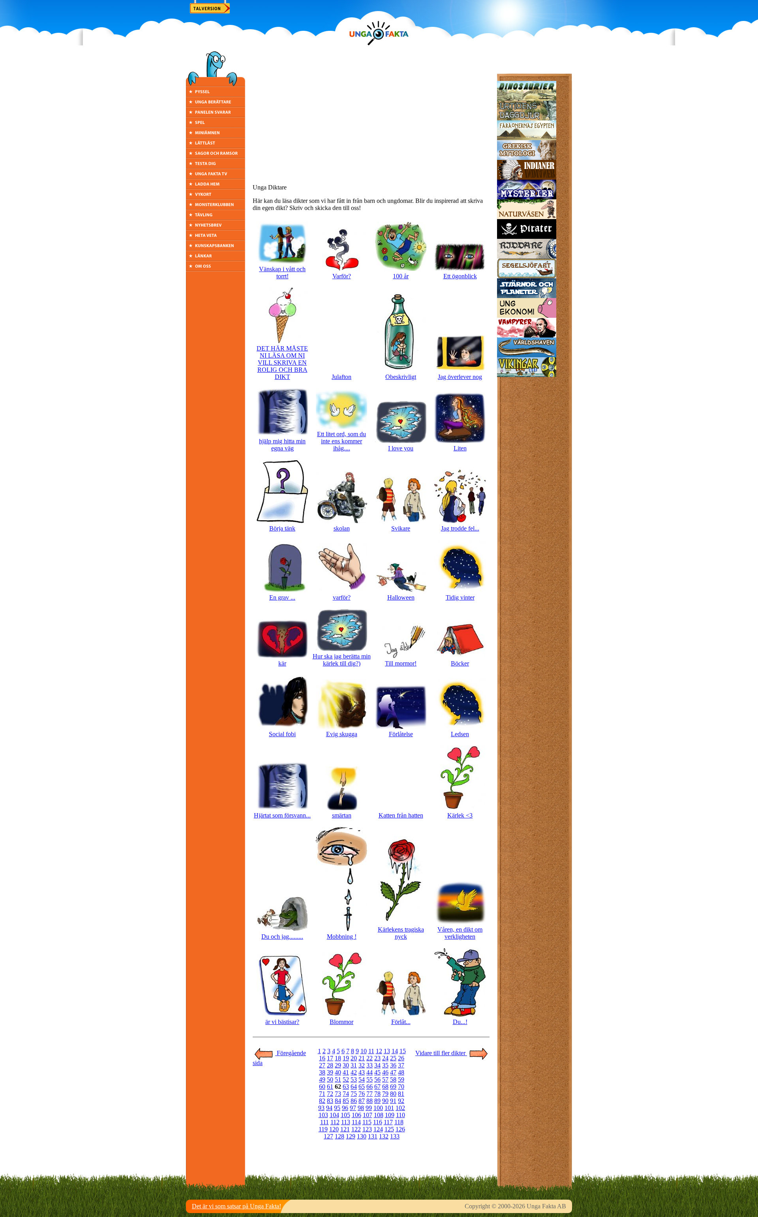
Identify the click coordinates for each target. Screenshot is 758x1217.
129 (350, 1136)
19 (346, 1058)
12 (379, 1051)
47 (393, 1072)
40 (338, 1072)
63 (346, 1086)
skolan (342, 528)
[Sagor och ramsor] (215, 156)
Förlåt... (401, 1021)
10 (363, 1051)
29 (338, 1065)
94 (329, 1107)
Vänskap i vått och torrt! (282, 272)
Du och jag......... (282, 936)
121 (345, 1129)
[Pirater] (526, 236)
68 (385, 1086)
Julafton (341, 376)
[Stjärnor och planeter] (526, 296)
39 (330, 1072)
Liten (460, 448)
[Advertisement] (371, 122)
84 (338, 1100)
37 (401, 1065)
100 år (401, 276)
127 (328, 1136)
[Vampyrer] (526, 335)
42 (354, 1072)
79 (385, 1093)
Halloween (401, 597)
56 (377, 1079)
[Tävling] (215, 217)
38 (322, 1072)
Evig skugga (341, 734)
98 (361, 1107)
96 (345, 1107)
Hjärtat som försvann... (282, 815)
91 (393, 1100)
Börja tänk (282, 528)
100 (378, 1107)
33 (369, 1065)
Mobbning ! (341, 936)
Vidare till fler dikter (441, 1053)
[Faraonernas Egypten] (526, 138)
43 (361, 1072)
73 (338, 1093)
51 (338, 1079)
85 (346, 1100)
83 (330, 1100)
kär (282, 663)
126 (400, 1129)
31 (354, 1065)
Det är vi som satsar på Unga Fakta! (236, 1206)
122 (356, 1129)
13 (387, 1051)
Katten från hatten (401, 815)
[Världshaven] (526, 355)
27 (322, 1065)
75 (354, 1093)
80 (393, 1093)
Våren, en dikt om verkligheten (459, 933)
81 (401, 1093)
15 (403, 1051)
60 (322, 1086)
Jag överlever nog (460, 376)
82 (322, 1100)
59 (401, 1079)
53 (354, 1079)
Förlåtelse (401, 734)
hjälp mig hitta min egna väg (282, 445)
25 (393, 1058)
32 (361, 1065)
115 (366, 1122)
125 (389, 1129)
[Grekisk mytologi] (526, 157)
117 (388, 1122)
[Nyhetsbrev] (215, 228)
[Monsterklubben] (215, 207)
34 (377, 1065)
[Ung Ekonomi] (526, 315)
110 (400, 1115)
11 (371, 1051)
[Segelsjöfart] (526, 276)
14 (395, 1051)
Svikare (400, 528)
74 (346, 1093)
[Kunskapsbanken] (215, 248)
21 (361, 1058)
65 (361, 1086)
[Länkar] (215, 258)
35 (385, 1065)
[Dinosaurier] (526, 98)
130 (361, 1136)
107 (367, 1115)
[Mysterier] (526, 197)
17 (330, 1058)
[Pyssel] (215, 94)
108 (378, 1115)
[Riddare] (526, 256)
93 (321, 1107)
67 (377, 1086)
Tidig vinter (460, 597)
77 (369, 1093)
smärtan (341, 815)
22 (369, 1058)
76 (361, 1093)
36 (393, 1065)
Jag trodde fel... (460, 528)
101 (389, 1107)
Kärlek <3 (460, 815)
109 (389, 1115)
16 (322, 1058)
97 (353, 1107)
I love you (400, 448)
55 (369, 1079)
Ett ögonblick (460, 276)
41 (346, 1072)
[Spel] (215, 125)
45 (377, 1072)
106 (356, 1115)
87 (361, 1100)
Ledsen (460, 734)
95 (337, 1107)
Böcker (460, 663)
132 (383, 1136)
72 (330, 1093)
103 (323, 1115)
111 (324, 1122)
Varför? (341, 276)
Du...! (460, 1021)
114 (356, 1122)
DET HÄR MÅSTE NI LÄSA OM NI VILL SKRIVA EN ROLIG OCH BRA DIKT (282, 362)
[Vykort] (215, 197)
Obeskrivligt (400, 376)
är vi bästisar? (282, 1021)
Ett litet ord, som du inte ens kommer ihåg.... (341, 441)
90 (385, 1100)
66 (369, 1086)
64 (354, 1086)
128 (339, 1136)
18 (338, 1058)
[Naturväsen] (526, 217)
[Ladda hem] (215, 187)
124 (378, 1129)
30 (346, 1065)
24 (385, 1058)
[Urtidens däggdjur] (526, 118)
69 (393, 1086)
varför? (342, 597)
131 (372, 1136)
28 (330, 1065)
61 (330, 1086)
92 (401, 1100)
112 (335, 1122)
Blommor (341, 1021)
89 (377, 1100)
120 (334, 1129)
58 (393, 1079)
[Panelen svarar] (215, 115)
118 (398, 1122)
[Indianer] (526, 177)
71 (322, 1093)
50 (330, 1079)
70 (401, 1086)
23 (377, 1058)
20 (354, 1058)
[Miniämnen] (215, 135)
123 (367, 1129)
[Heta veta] (215, 238)
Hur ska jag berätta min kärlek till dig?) (342, 660)
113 (345, 1122)
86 (354, 1100)
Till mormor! (401, 663)
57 (385, 1079)
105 (345, 1115)
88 (369, 1100)
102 (400, 1107)
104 (334, 1115)
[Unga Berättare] (215, 104)
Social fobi (282, 734)
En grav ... (282, 597)
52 (346, 1079)
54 (361, 1079)
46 (385, 1072)
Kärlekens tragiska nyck (401, 933)
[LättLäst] (215, 146)
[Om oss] (215, 269)
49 (322, 1079)
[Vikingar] (526, 374)
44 (369, 1072)
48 (401, 1072)
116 (377, 1122)
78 (377, 1093)
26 (401, 1058)
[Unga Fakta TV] (215, 176)
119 (323, 1129)
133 (395, 1136)
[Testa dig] (215, 166)
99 (369, 1107)
